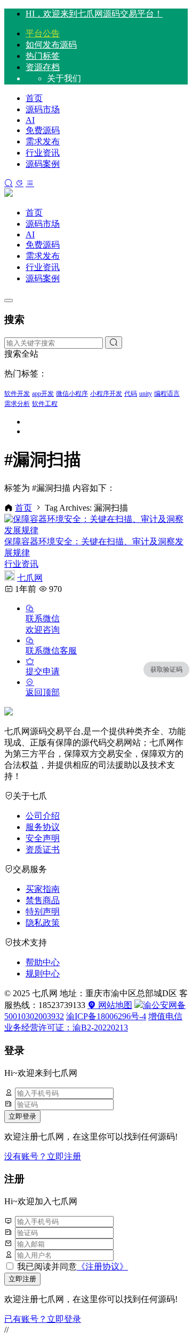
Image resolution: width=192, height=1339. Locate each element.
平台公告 (43, 33)
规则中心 (43, 973)
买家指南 (43, 889)
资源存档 (43, 67)
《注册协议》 (102, 1266)
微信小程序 (72, 393)
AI (30, 120)
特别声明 (43, 911)
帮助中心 (43, 962)
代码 (130, 393)
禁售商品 (43, 900)
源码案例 (43, 163)
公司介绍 (43, 815)
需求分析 (17, 403)
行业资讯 (43, 152)
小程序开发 (106, 393)
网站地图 (114, 1005)
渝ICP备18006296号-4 (106, 1016)
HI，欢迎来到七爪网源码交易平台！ (94, 13)
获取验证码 (166, 669)
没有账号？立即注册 (42, 1156)
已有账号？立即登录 (42, 1318)
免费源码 (43, 130)
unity (145, 393)
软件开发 (17, 393)
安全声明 (43, 838)
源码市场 (43, 109)
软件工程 (45, 403)
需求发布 (43, 141)
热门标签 (43, 55)
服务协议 (43, 827)
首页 (34, 98)
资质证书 (43, 849)
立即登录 (22, 1116)
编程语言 (167, 393)
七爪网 (30, 577)
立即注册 (22, 1279)
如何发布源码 (51, 44)
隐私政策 (43, 922)
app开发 (43, 393)
